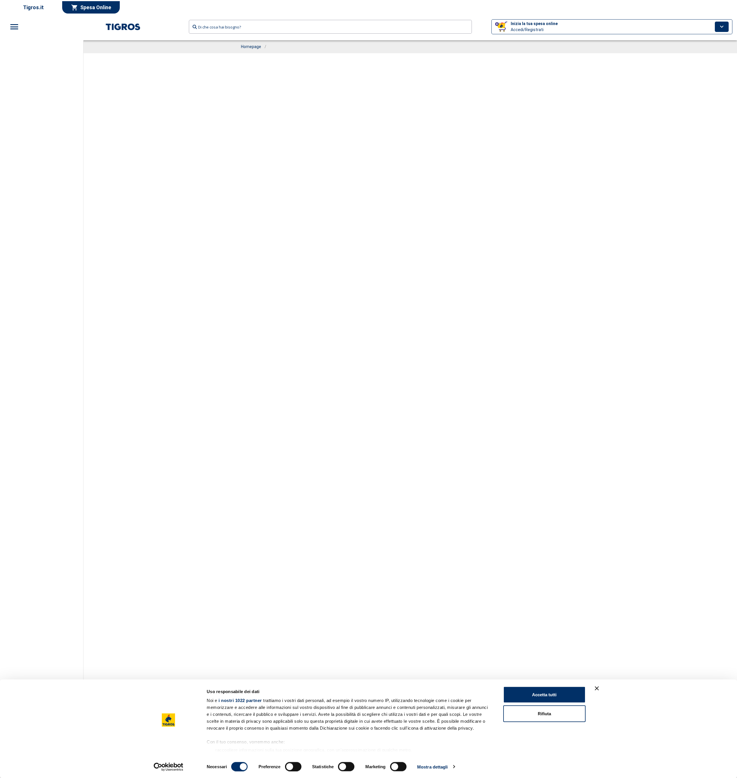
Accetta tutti (544, 694)
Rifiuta (544, 713)
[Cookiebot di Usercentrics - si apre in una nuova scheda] (168, 766)
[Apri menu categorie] (14, 27)
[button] (611, 26)
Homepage (251, 46)
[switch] (293, 766)
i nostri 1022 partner (240, 700)
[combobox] (330, 27)
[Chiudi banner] (597, 688)
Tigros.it (33, 7)
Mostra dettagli (432, 766)
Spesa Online (95, 7)
